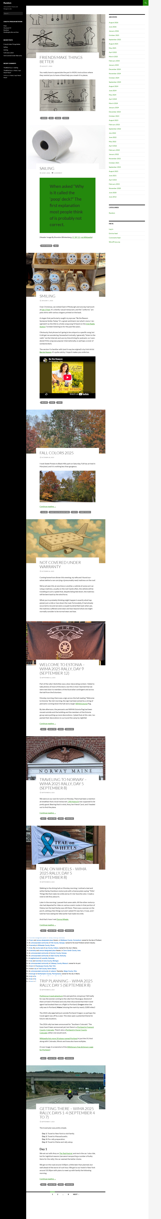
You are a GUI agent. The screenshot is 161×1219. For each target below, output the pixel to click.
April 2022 (113, 146)
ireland (44, 402)
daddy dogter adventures (59, 512)
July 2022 (112, 133)
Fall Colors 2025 (57, 452)
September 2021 (115, 167)
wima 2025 (69, 729)
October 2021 (114, 163)
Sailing (47, 168)
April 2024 (113, 99)
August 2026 (113, 22)
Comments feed (114, 238)
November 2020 (115, 188)
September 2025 (115, 39)
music (52, 402)
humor (44, 118)
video (60, 402)
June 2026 (112, 27)
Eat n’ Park (46, 309)
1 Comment (58, 173)
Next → (76, 1194)
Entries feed (113, 233)
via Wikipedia (86, 237)
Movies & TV (7, 28)
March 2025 (113, 57)
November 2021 (115, 159)
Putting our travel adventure (51, 996)
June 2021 (112, 176)
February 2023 (114, 125)
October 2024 (114, 78)
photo (66, 118)
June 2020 (112, 193)
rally (43, 729)
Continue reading (48, 506)
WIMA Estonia (81, 703)
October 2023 (114, 116)
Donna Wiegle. (63, 919)
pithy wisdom (46, 245)
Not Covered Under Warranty (60, 564)
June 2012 (112, 197)
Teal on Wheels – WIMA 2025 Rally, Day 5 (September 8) (63, 873)
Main (5, 26)
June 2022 (112, 137)
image (58, 118)
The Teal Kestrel (65, 1153)
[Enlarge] (92, 474)
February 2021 (114, 184)
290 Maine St (73, 801)
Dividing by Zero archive (11, 32)
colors (44, 512)
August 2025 (113, 44)
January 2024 (114, 108)
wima (61, 729)
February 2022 (114, 150)
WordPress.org (114, 242)
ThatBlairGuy (8, 67)
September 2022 (115, 129)
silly (56, 245)
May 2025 (112, 48)
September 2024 (115, 82)
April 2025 (113, 52)
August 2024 (113, 86)
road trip (52, 729)
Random (7, 3)
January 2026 (114, 31)
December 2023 (115, 112)
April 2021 (113, 180)
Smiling (47, 296)
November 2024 (115, 74)
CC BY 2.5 (76, 237)
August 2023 (113, 120)
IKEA (51, 118)
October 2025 (114, 35)
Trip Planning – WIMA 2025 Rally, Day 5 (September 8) (66, 983)
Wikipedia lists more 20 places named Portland (58, 1038)
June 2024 (112, 91)
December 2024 (115, 69)
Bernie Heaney (45, 352)
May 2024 (112, 95)
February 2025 (114, 61)
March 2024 (113, 103)
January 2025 (114, 65)
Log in (111, 229)
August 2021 (113, 171)
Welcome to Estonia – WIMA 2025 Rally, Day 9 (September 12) (62, 668)
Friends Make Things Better (61, 59)
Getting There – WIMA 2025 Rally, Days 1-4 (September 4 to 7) (67, 1112)
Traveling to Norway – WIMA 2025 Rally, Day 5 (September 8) (63, 783)
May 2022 (112, 142)
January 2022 (114, 154)
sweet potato (85, 512)
